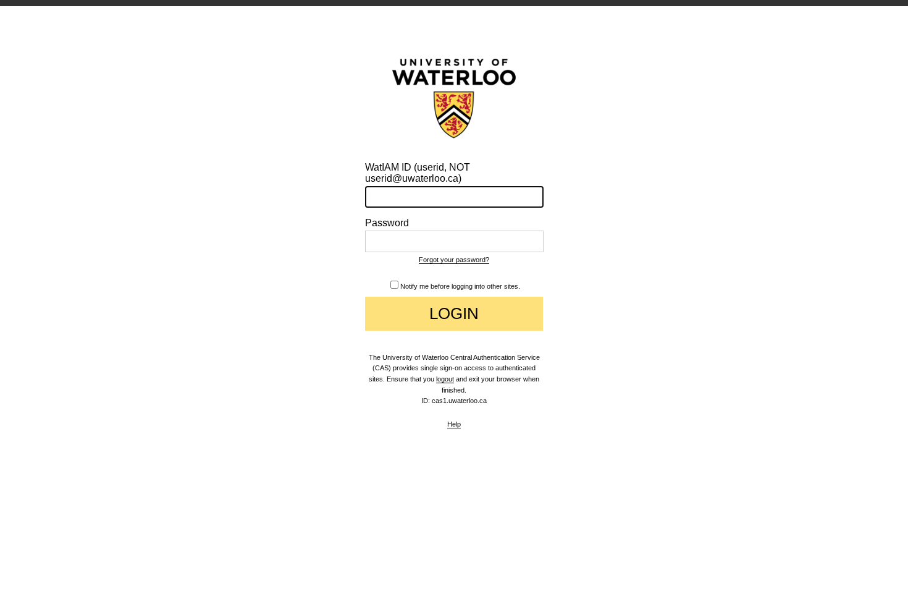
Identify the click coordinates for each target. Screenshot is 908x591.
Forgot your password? (454, 259)
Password (387, 223)
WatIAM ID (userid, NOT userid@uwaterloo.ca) (417, 173)
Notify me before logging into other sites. (460, 286)
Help (454, 424)
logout (445, 379)
